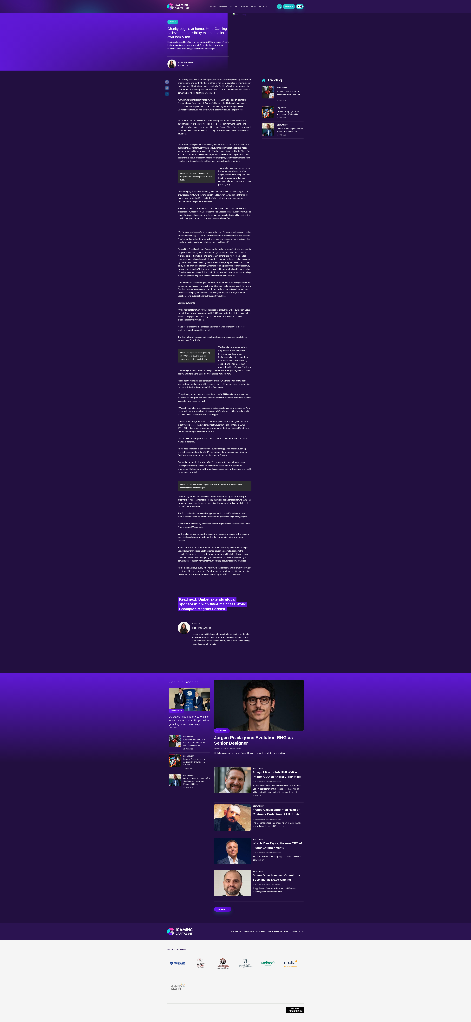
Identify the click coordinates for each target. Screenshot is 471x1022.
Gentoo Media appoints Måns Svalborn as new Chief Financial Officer (196, 781)
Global (234, 6)
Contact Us (297, 932)
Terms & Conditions (255, 932)
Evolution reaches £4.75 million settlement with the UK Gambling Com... (195, 743)
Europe (223, 6)
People (263, 6)
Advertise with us (278, 932)
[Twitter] (167, 88)
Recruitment (248, 6)
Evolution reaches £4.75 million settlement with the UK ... (288, 94)
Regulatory (282, 88)
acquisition (281, 108)
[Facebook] (167, 82)
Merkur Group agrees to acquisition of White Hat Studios (194, 762)
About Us (236, 932)
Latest (212, 6)
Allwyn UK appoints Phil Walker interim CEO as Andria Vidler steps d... (277, 777)
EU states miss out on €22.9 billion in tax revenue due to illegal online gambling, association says (189, 720)
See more (221, 909)
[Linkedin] (167, 94)
